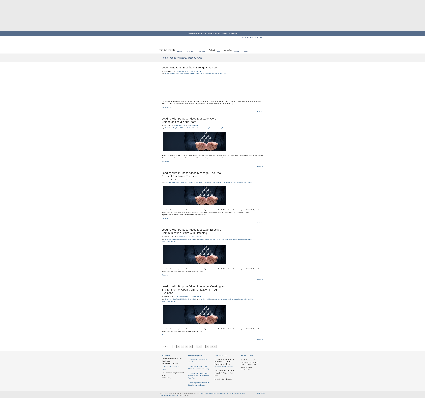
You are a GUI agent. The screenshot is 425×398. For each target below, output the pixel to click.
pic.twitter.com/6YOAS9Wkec (224, 366)
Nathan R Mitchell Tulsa (172, 73)
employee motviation (234, 299)
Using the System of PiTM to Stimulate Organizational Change (198, 368)
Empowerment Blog (182, 71)
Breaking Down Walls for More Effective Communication (199, 384)
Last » (213, 346)
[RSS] (261, 42)
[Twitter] (242, 42)
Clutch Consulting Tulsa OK (173, 128)
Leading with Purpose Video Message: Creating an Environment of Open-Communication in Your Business (193, 289)
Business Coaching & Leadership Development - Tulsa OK (179, 42)
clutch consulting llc (198, 73)
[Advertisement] (212, 15)
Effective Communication (189, 239)
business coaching (203, 128)
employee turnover (217, 182)
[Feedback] (1, 36)
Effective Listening (203, 239)
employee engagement (204, 182)
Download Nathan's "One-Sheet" (171, 368)
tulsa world (223, 73)
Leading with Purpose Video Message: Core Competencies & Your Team (198, 375)
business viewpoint (186, 73)
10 (199, 346)
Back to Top (260, 111)
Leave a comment (195, 71)
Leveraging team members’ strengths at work (189, 67)
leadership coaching (215, 128)
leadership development (212, 73)
